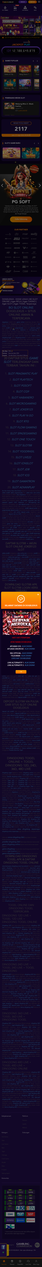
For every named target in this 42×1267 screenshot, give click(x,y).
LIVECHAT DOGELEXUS (21, 658)
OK (21, 672)
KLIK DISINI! (27, 646)
